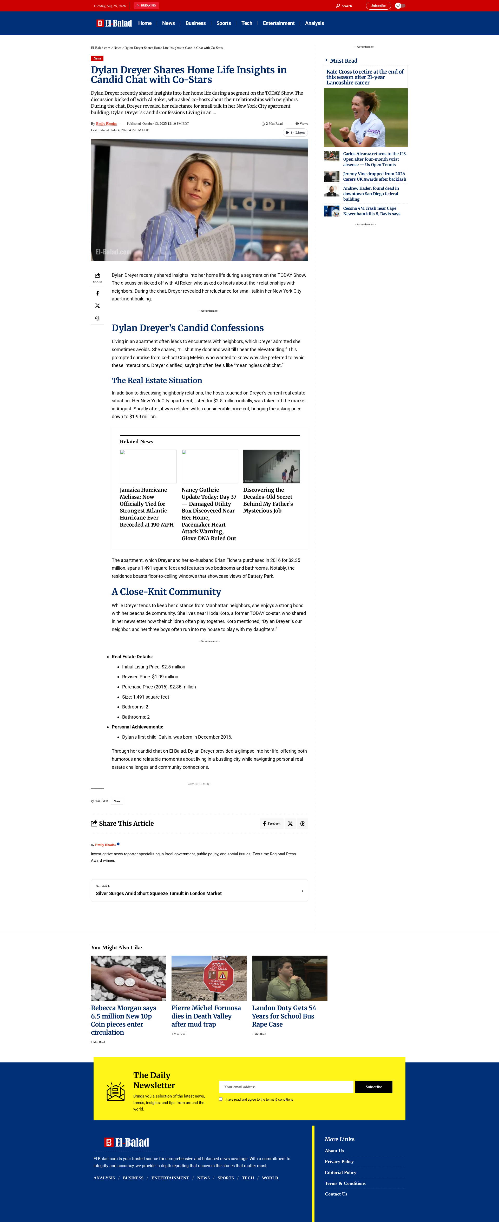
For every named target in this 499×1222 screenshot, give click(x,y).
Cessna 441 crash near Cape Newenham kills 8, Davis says (371, 211)
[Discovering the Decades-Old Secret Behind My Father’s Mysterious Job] (271, 467)
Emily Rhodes (106, 124)
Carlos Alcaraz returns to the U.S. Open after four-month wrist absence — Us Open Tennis (375, 159)
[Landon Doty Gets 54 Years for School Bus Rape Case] (289, 978)
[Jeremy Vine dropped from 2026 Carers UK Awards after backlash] (331, 176)
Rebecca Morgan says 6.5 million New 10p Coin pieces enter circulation (123, 1020)
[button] (344, 5)
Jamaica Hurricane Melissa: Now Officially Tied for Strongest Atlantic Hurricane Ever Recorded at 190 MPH (147, 507)
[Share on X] (97, 305)
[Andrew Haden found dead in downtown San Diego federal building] (331, 191)
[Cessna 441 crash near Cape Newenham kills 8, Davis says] (331, 211)
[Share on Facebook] (97, 293)
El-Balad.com (100, 48)
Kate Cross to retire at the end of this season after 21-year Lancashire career (365, 77)
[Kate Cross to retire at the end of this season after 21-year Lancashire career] (366, 117)
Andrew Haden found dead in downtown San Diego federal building (371, 194)
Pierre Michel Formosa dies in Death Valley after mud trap (206, 1016)
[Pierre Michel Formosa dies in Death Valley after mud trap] (209, 978)
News (117, 48)
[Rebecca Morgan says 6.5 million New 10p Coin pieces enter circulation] (128, 978)
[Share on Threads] (97, 318)
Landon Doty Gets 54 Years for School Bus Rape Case (284, 1016)
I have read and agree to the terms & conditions (259, 1099)
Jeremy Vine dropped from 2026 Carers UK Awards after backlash (374, 176)
